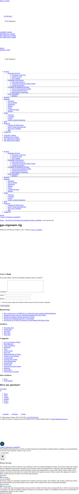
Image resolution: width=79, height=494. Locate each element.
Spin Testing (7, 370)
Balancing (7, 368)
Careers (6, 402)
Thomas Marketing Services (59, 419)
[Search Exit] (1, 3)
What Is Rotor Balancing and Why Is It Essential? (19, 318)
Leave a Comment (36, 230)
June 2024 (7, 331)
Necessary (5, 477)
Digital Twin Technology (11, 356)
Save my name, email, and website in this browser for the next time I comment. (26, 302)
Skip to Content (5, 1)
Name (2, 295)
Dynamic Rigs (8, 363)
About (6, 395)
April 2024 (7, 334)
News (5, 349)
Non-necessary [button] (4, 484)
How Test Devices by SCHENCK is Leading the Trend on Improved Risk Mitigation (30, 313)
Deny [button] (7, 453)
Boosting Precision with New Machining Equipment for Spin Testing (25, 315)
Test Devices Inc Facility (11, 371)
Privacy (6, 401)
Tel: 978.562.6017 (33, 417)
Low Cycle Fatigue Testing (12, 342)
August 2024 (8, 329)
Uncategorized (8, 358)
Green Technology (9, 345)
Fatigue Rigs (8, 364)
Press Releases (8, 381)
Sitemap (6, 399)
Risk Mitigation (8, 344)
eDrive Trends (8, 351)
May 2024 (7, 333)
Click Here (3, 389)
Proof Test (7, 352)
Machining (7, 347)
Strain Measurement (10, 361)
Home (2, 220)
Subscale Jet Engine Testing (12, 366)
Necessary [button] (3, 475)
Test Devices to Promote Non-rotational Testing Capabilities (23, 220)
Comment (3, 292)
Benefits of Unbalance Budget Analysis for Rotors (19, 317)
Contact (6, 397)
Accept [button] (2, 453)
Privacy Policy (35, 450)
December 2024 (9, 328)
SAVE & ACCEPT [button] (6, 493)
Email (2, 299)
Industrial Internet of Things (12, 354)
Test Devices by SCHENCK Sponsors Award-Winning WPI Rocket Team (26, 320)
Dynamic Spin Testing (10, 359)
